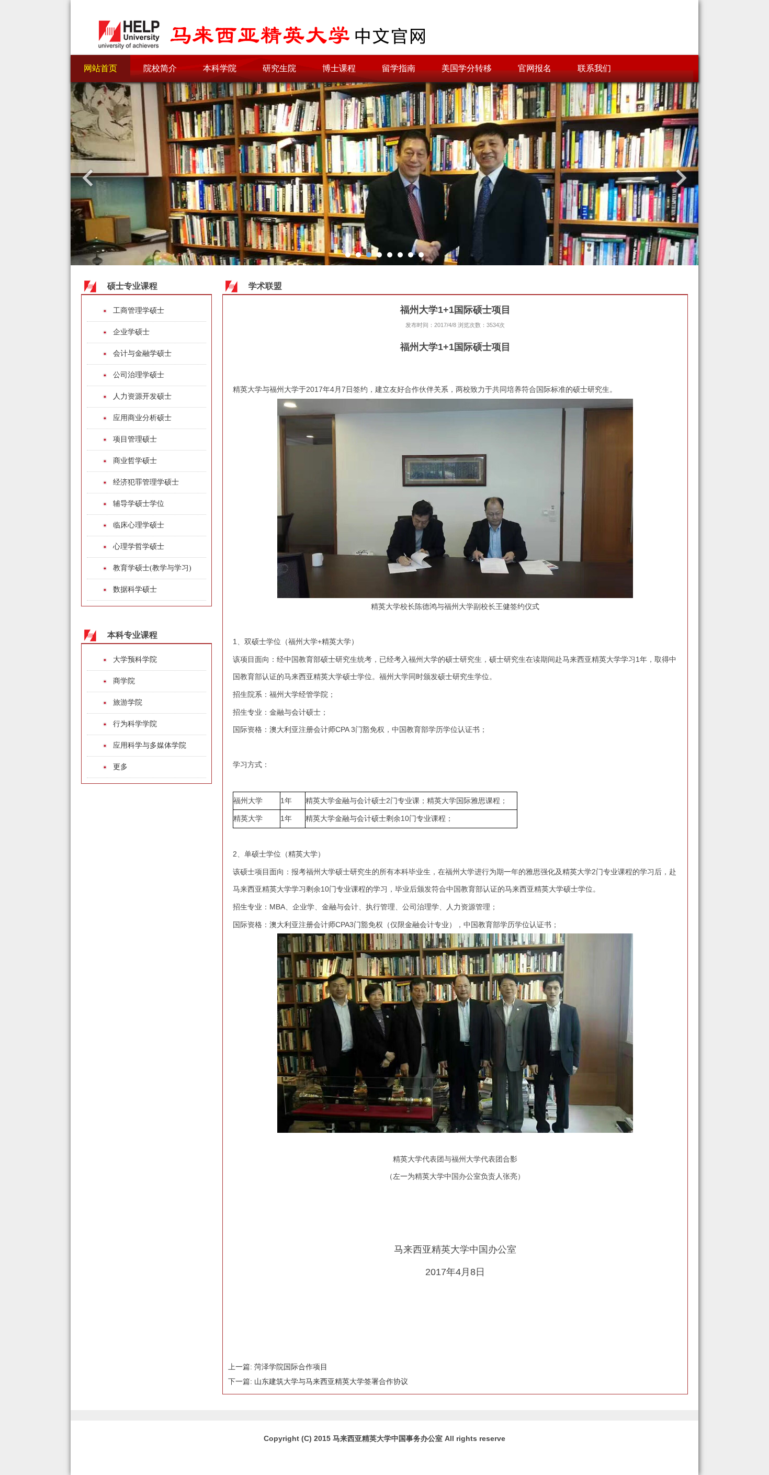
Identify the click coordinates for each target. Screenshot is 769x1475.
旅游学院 (127, 702)
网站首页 (100, 68)
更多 (120, 767)
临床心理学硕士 (138, 525)
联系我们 (594, 68)
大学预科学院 (135, 659)
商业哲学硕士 (135, 461)
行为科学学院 (135, 724)
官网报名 (534, 68)
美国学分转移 (467, 68)
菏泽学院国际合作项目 (290, 1367)
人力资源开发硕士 (142, 396)
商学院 (124, 681)
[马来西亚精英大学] (264, 28)
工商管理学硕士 (138, 310)
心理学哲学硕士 (138, 546)
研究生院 (279, 68)
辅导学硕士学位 (138, 504)
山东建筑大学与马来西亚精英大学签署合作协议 (331, 1381)
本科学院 (219, 68)
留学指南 (398, 68)
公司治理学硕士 (138, 375)
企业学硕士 (131, 332)
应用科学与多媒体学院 (149, 745)
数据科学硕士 (135, 589)
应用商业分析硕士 (142, 418)
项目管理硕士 (135, 439)
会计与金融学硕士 (142, 353)
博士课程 (339, 68)
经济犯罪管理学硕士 (146, 482)
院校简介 (160, 68)
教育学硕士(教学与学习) (152, 568)
